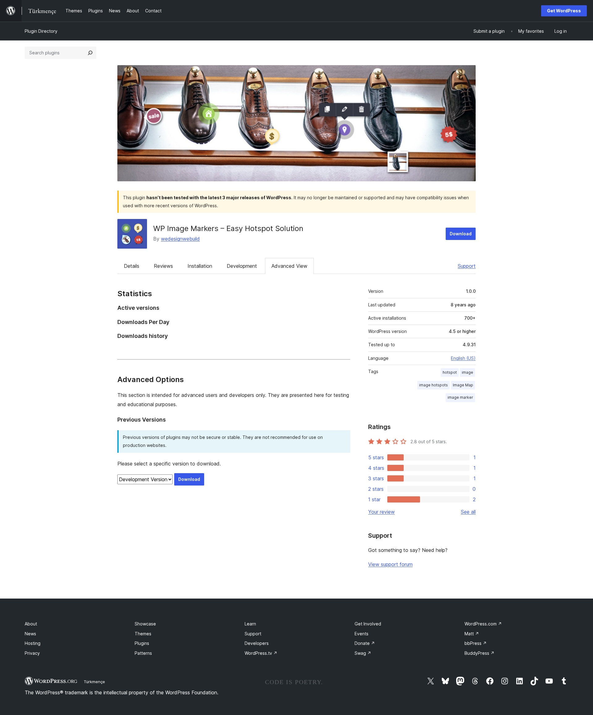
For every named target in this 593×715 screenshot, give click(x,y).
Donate (365, 643)
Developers (257, 643)
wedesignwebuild (180, 239)
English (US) (463, 358)
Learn (250, 623)
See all (468, 512)
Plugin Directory (41, 31)
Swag (363, 653)
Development (242, 266)
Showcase (145, 623)
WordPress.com (483, 623)
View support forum (390, 564)
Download (461, 233)
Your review (381, 512)
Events (361, 633)
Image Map (463, 385)
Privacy (32, 653)
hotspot (450, 372)
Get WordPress (564, 10)
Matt (472, 633)
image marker (460, 397)
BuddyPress (479, 653)
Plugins (142, 643)
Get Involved (368, 623)
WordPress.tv (261, 653)
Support (467, 266)
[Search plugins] (90, 53)
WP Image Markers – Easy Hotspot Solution (228, 228)
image (467, 372)
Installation (199, 266)
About (31, 623)
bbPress (476, 643)
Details (131, 266)
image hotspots (433, 385)
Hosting (32, 643)
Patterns (143, 653)
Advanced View (289, 266)
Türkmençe (94, 681)
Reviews (163, 266)
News (30, 633)
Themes (143, 633)
